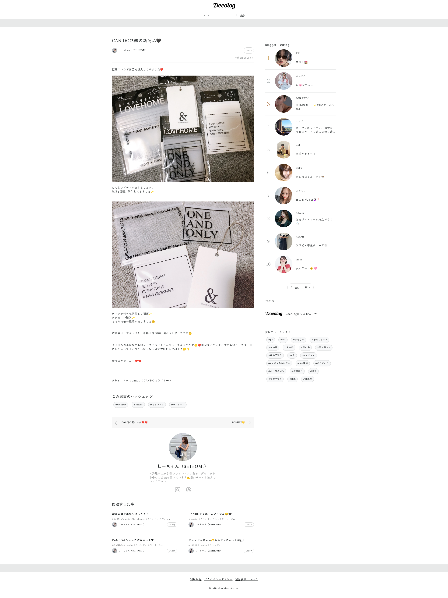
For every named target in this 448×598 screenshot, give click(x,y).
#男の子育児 (275, 355)
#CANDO (120, 404)
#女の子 (272, 347)
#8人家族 (303, 363)
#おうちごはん (276, 371)
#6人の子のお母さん (279, 363)
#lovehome (138, 519)
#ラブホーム (178, 404)
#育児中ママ (275, 379)
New (206, 15)
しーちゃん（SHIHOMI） (183, 466)
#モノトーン (154, 545)
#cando (138, 404)
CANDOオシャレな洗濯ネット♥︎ (133, 540)
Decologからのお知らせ (301, 314)
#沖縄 (292, 379)
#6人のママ (308, 355)
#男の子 (305, 347)
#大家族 (289, 347)
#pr (270, 339)
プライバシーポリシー (218, 579)
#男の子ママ (324, 347)
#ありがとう (322, 363)
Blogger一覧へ (300, 287)
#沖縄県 (307, 379)
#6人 (292, 355)
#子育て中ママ (319, 339)
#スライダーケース (223, 519)
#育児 (313, 371)
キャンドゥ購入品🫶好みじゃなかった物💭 (216, 540)
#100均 (116, 519)
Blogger (241, 15)
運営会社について (246, 579)
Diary (249, 50)
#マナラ (164, 519)
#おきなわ (298, 339)
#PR (283, 339)
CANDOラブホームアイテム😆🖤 (210, 514)
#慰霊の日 (297, 371)
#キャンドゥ (157, 404)
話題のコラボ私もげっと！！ (130, 514)
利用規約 (196, 579)
